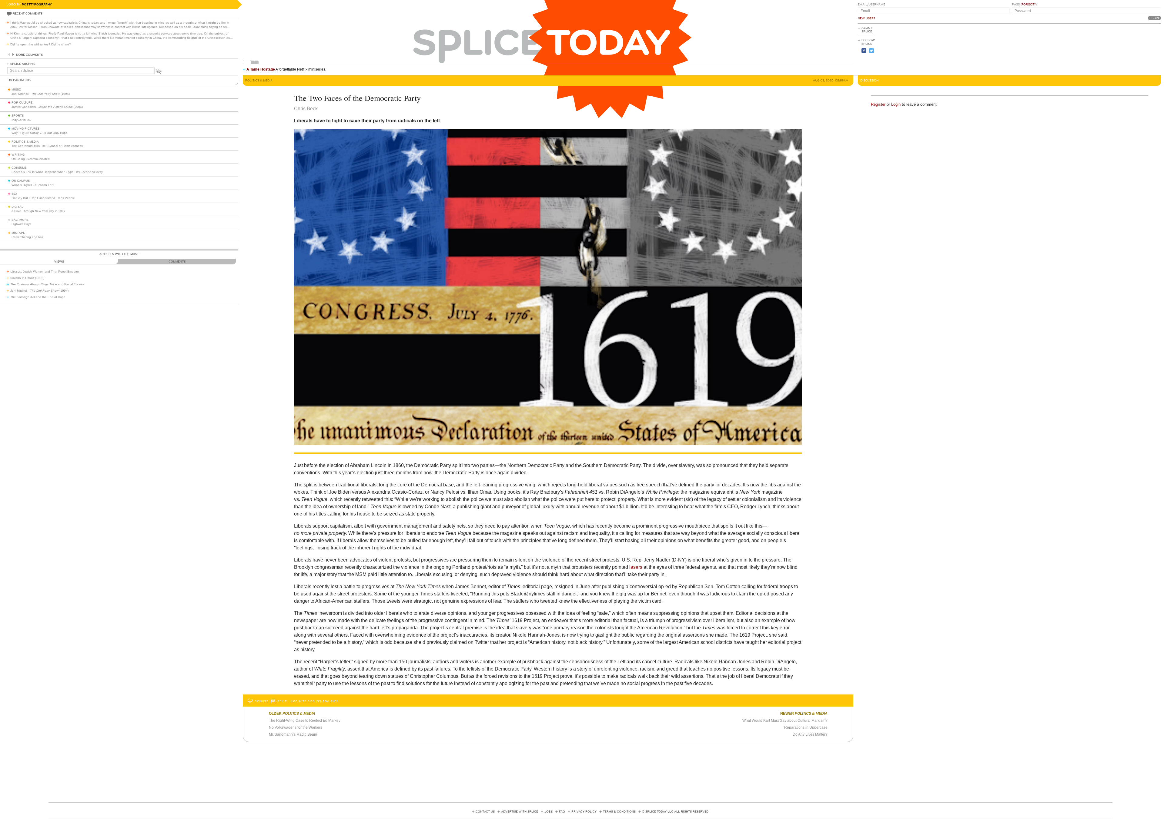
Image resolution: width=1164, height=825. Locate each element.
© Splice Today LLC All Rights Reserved (675, 811)
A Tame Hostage (260, 69)
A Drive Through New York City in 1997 (38, 211)
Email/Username (871, 4)
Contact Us (485, 811)
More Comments (29, 55)
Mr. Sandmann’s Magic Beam (293, 734)
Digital (17, 207)
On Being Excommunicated (31, 159)
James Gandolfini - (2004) (47, 106)
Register (878, 104)
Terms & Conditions (619, 811)
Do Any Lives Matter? (810, 734)
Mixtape (18, 233)
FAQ (562, 811)
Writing (18, 155)
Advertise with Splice (519, 811)
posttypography (37, 4)
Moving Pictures (25, 129)
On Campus (21, 181)
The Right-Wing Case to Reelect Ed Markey (304, 720)
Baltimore (20, 220)
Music (16, 89)
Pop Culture (22, 102)
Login (896, 104)
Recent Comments (27, 13)
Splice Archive (22, 64)
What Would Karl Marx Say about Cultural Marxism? (785, 720)
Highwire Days (21, 224)
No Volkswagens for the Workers (295, 727)
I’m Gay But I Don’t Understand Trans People (43, 198)
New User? (866, 18)
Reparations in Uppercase (806, 727)
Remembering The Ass (27, 237)
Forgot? (1029, 4)
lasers (635, 567)
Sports (18, 116)
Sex (14, 194)
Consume (19, 168)
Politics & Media (25, 142)
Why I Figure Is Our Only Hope (40, 132)
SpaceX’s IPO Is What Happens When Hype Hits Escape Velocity (57, 172)
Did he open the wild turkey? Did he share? (40, 44)
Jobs (548, 811)
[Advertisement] (1133, 48)
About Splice (866, 29)
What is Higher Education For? (33, 185)
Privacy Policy (584, 811)
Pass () (1024, 4)
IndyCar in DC (21, 119)
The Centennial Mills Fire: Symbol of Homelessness (47, 145)
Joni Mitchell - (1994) (41, 93)
